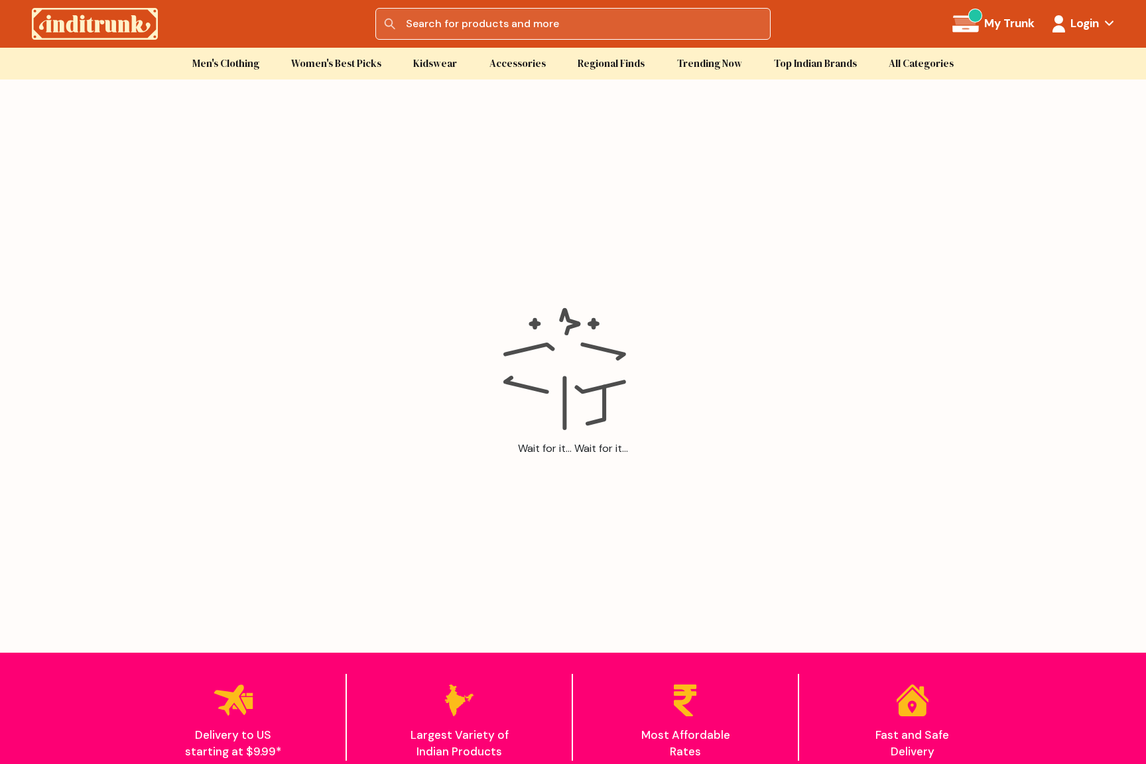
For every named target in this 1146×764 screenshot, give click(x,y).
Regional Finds (611, 63)
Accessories (517, 63)
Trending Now (709, 63)
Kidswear (435, 63)
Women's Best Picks (336, 63)
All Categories (921, 63)
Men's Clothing (225, 63)
